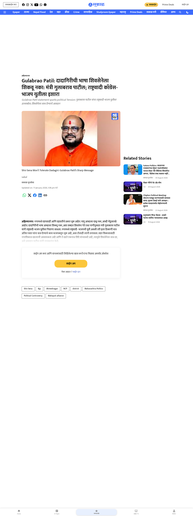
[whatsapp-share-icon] (24, 197)
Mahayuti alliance (56, 296)
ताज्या (26, 12)
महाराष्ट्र (123, 12)
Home (19, 514)
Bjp (39, 288)
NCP (65, 288)
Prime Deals (168, 5)
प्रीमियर (163, 12)
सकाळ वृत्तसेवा (28, 183)
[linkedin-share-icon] (40, 197)
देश (51, 12)
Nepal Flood (39, 12)
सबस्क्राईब (152, 4)
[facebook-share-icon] (35, 197)
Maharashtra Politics (94, 288)
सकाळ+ (174, 514)
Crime (76, 12)
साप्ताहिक (88, 12)
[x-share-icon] (29, 197)
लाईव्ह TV (136, 514)
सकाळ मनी (151, 12)
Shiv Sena (28, 288)
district (76, 288)
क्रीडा (67, 12)
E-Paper (56, 514)
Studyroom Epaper (106, 12)
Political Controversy (33, 296)
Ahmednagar (52, 288)
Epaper (16, 12)
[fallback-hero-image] (133, 169)
